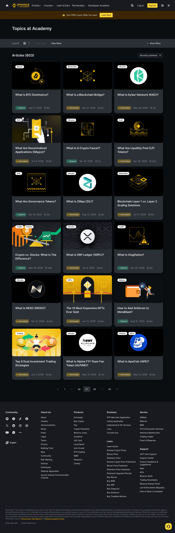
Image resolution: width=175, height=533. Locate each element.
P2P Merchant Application (118, 417)
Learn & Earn (112, 446)
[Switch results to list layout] (29, 43)
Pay (75, 425)
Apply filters (41, 43)
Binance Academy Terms (54, 519)
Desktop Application (50, 471)
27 (87, 389)
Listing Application (115, 421)
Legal (43, 436)
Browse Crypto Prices (116, 450)
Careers (44, 421)
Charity (77, 463)
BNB (142, 425)
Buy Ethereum (113, 492)
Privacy (44, 444)
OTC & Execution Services (151, 429)
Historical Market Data (150, 433)
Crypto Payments (81, 429)
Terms (43, 440)
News (43, 429)
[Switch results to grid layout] (24, 43)
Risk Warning (46, 459)
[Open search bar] (131, 5)
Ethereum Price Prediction (118, 469)
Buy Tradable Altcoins (116, 496)
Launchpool (79, 444)
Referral (143, 421)
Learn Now (106, 15)
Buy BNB (111, 481)
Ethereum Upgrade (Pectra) (119, 473)
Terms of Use (26, 519)
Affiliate (143, 417)
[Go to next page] (117, 389)
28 (94, 389)
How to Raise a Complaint (151, 491)
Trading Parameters (149, 480)
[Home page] (20, 5)
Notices (44, 463)
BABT (76, 456)
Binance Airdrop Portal (150, 484)
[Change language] (162, 5)
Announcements (48, 425)
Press (43, 433)
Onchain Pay (112, 433)
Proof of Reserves (148, 440)
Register (152, 5)
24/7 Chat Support (148, 454)
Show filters (155, 43)
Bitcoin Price (112, 454)
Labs (109, 429)
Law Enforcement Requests (152, 487)
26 (79, 389)
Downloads (46, 467)
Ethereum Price (113, 458)
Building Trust (47, 448)
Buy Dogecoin (113, 488)
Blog (43, 452)
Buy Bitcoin (112, 477)
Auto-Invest (79, 448)
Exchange (78, 417)
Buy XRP (111, 485)
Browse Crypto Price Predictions (121, 462)
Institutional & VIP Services (119, 425)
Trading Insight (146, 436)
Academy (78, 436)
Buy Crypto (79, 421)
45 (109, 389)
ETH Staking (79, 452)
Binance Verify (146, 476)
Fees (142, 468)
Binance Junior (80, 433)
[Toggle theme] (169, 5)
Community (46, 456)
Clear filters (56, 43)
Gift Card (78, 440)
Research (78, 459)
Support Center (147, 458)
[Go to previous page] (58, 389)
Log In (140, 5)
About (43, 417)
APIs (142, 472)
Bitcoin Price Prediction (117, 465)
